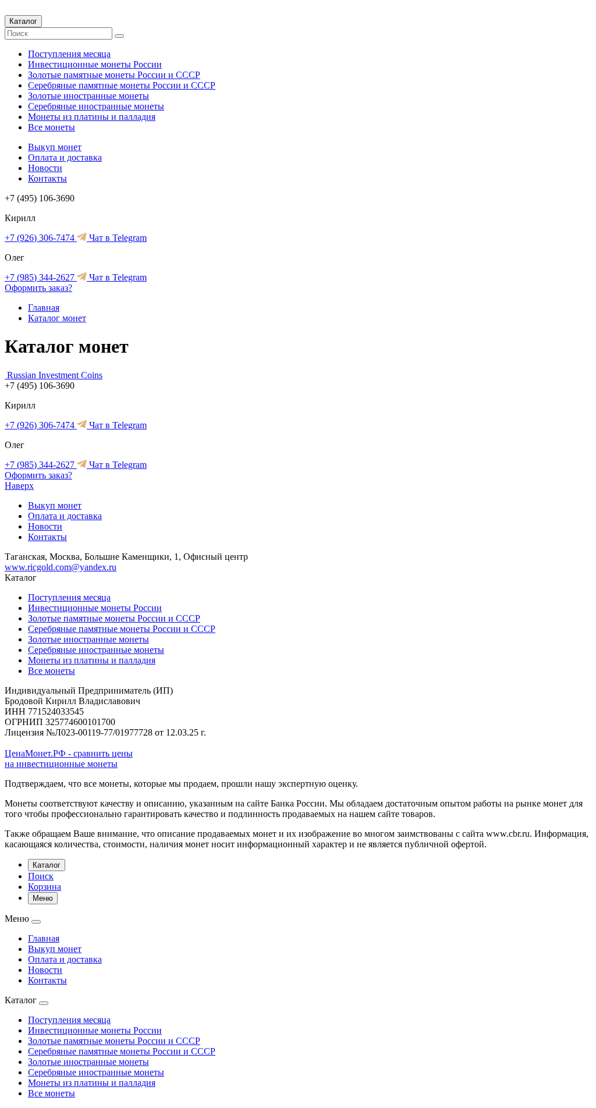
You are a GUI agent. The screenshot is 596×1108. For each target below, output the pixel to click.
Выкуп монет (54, 147)
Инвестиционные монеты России (95, 64)
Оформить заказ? (38, 288)
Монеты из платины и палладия (91, 117)
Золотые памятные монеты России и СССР (114, 75)
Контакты (47, 178)
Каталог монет (57, 318)
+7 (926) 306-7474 (41, 238)
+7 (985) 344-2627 (41, 277)
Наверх (19, 486)
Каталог (23, 21)
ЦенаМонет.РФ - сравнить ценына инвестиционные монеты (69, 758)
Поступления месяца (69, 54)
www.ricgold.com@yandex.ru (60, 567)
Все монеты (51, 127)
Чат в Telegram (117, 238)
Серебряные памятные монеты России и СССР (121, 85)
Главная (43, 307)
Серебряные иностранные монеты (96, 106)
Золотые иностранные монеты (88, 96)
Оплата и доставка (65, 157)
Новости (45, 168)
